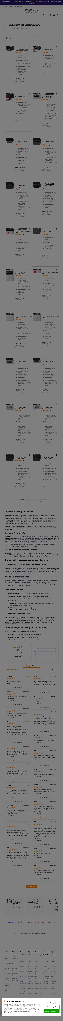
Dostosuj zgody (51, 1007)
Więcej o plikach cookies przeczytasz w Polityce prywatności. (20, 1011)
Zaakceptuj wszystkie (51, 1011)
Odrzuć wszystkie (51, 1003)
